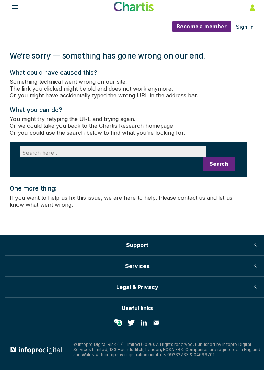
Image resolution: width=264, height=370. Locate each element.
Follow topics (118, 323)
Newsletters (156, 323)
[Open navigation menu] (11, 8)
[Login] (251, 7)
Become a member (202, 26)
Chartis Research (121, 125)
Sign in (245, 27)
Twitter (131, 323)
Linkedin (144, 323)
